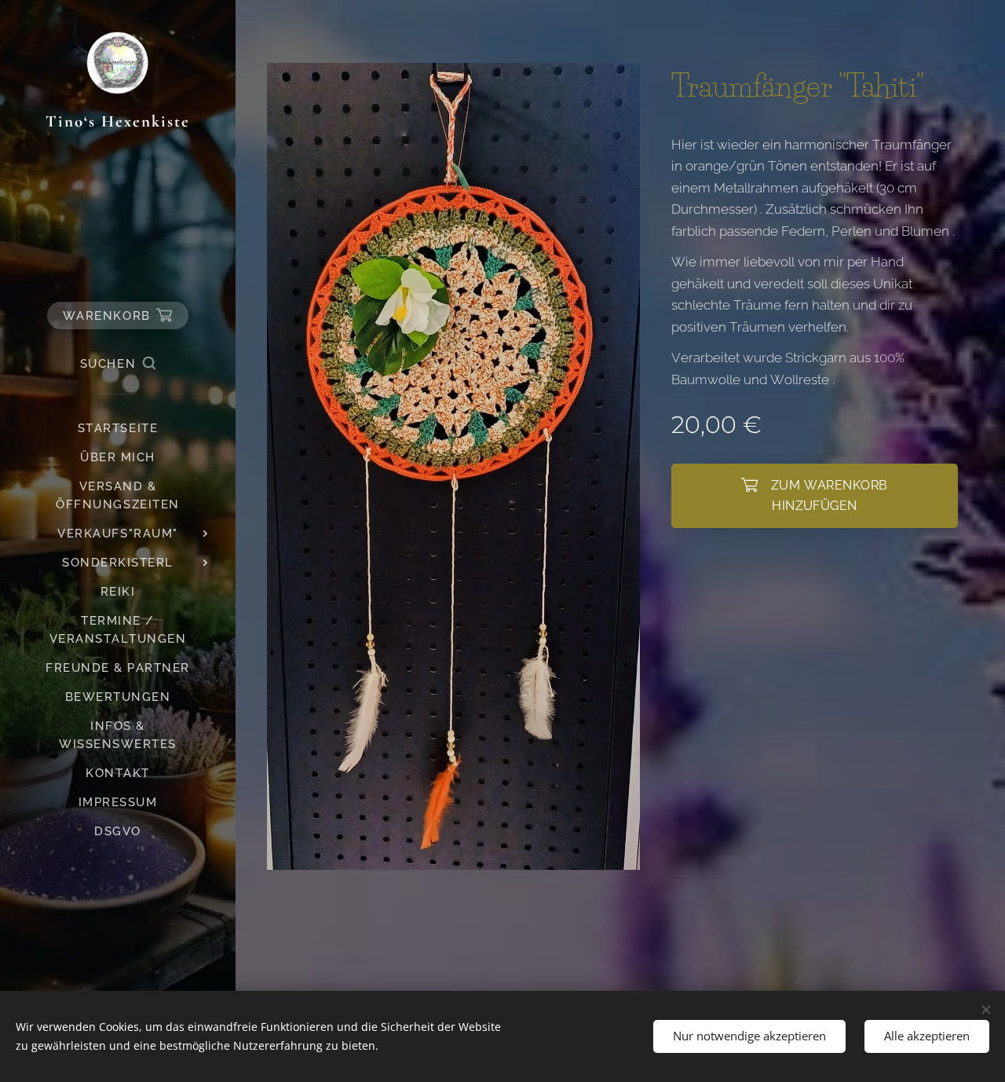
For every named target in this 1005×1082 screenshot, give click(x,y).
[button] (117, 364)
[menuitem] (118, 429)
